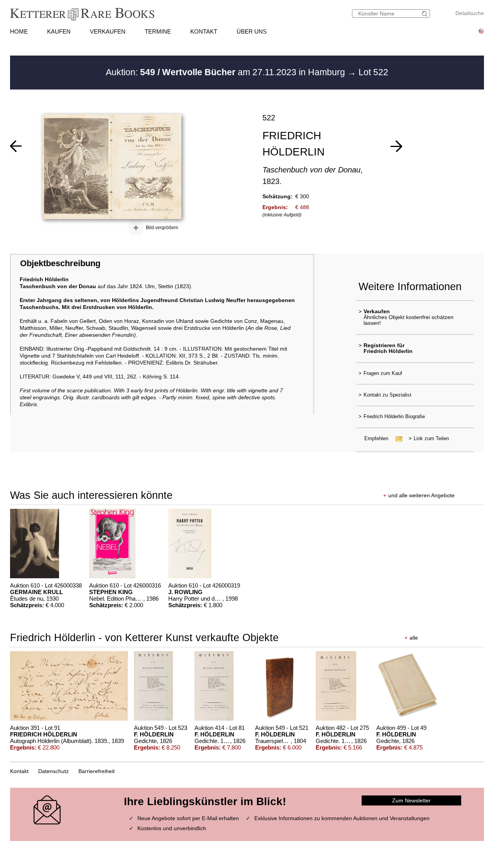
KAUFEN (59, 31)
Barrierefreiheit (96, 771)
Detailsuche (469, 13)
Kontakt (19, 771)
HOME (19, 31)
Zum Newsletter (411, 800)
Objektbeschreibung (60, 263)
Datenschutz (53, 771)
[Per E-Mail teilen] (396, 438)
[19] (16, 146)
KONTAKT (203, 31)
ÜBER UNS (252, 31)
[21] (396, 146)
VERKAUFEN (107, 31)
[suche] (425, 14)
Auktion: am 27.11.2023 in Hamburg (226, 72)
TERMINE (158, 31)
